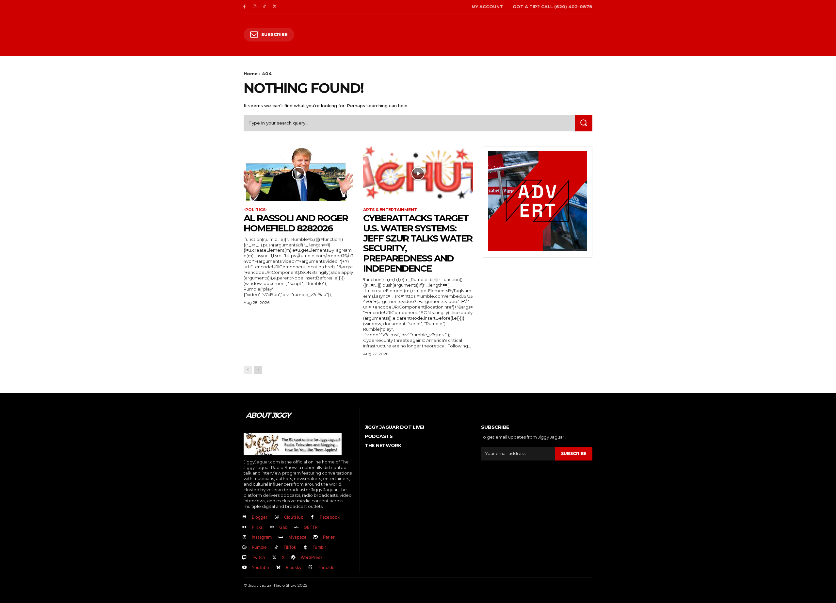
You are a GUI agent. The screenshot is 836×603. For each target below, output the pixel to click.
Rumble (259, 547)
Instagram (262, 537)
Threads (326, 567)
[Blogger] (244, 517)
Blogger (259, 517)
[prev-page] (248, 370)
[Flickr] (244, 527)
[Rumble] (244, 547)
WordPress (312, 557)
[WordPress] (293, 557)
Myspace (297, 537)
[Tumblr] (305, 547)
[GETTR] (296, 527)
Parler (329, 537)
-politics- (255, 210)
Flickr (257, 527)
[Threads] (310, 567)
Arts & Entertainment (390, 210)
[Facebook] (244, 6)
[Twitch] (244, 557)
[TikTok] (264, 6)
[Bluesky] (278, 567)
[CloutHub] (276, 517)
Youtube (260, 567)
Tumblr (319, 547)
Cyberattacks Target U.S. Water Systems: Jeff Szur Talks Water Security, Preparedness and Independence (417, 243)
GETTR (310, 527)
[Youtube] (244, 567)
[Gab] (271, 527)
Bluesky (293, 567)
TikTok (289, 547)
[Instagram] (254, 6)
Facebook (330, 517)
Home (251, 73)
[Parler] (316, 537)
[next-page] (258, 370)
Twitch (258, 557)
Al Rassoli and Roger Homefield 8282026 (296, 223)
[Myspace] (281, 537)
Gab (283, 527)
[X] (274, 6)
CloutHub (293, 517)
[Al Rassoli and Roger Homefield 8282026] (298, 173)
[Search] (583, 123)
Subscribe (574, 453)
